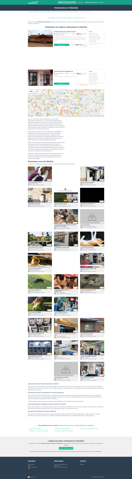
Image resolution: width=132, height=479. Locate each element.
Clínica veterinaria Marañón (87, 377)
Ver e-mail (79, 44)
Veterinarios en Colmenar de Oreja (88, 428)
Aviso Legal (56, 465)
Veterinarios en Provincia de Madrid (41, 11)
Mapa (79, 34)
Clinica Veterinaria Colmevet (88, 182)
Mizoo (56, 356)
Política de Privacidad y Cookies (60, 467)
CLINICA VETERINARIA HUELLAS (88, 290)
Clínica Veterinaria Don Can (61, 312)
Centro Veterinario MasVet (87, 247)
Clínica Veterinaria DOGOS (34, 268)
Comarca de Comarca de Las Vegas (69, 425)
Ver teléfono (62, 44)
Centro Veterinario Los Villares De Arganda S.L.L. (65, 334)
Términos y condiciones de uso (60, 464)
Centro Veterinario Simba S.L (35, 182)
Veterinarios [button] (80, 2)
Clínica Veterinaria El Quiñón (61, 377)
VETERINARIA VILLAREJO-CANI (62, 247)
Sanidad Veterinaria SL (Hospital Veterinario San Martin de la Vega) (65, 225)
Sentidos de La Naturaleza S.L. (88, 203)
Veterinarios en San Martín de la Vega (38, 431)
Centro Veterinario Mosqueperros (63, 71)
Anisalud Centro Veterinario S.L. (36, 333)
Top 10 (49, 18)
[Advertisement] (66, 58)
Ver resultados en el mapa (66, 103)
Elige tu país (32, 477)
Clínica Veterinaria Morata (61, 203)
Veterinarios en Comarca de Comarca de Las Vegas (64, 11)
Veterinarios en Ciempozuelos (62, 428)
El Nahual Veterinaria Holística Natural (65, 31)
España (29, 11)
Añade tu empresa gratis (66, 448)
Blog (29, 468)
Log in (101, 2)
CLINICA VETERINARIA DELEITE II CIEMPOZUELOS (62, 290)
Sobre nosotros (31, 464)
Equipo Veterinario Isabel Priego (88, 268)
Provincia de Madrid (88, 425)
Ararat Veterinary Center (87, 333)
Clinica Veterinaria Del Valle (35, 356)
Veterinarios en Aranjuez (35, 428)
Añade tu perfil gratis (92, 2)
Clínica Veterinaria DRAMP (34, 312)
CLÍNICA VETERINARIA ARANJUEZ (88, 356)
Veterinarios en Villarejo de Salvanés (64, 431)
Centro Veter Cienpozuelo (34, 290)
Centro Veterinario (85, 225)
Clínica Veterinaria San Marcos (35, 247)
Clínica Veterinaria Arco (34, 203)
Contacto (82, 464)
